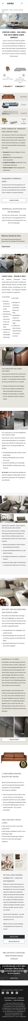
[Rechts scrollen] (23, 75)
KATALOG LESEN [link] (14, 936)
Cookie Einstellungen (18, 1000)
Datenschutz (8, 1000)
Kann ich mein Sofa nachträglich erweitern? (11, 840)
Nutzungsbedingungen (10, 998)
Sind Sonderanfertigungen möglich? (13, 836)
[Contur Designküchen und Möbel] (10, 3)
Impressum (21, 998)
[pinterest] (17, 992)
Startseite (5, 10)
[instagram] (3, 992)
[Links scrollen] (4, 75)
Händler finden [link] (14, 978)
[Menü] (3, 3)
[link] (14, 21)
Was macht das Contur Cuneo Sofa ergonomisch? (12, 827)
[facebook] (7, 992)
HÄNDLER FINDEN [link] (14, 200)
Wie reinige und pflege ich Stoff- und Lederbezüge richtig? (14, 832)
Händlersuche (23, 1016)
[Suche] (21, 3)
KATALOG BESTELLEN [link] (14, 941)
